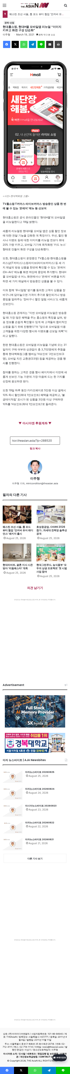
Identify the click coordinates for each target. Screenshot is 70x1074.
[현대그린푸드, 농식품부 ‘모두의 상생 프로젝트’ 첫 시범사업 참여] (51, 552)
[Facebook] (6, 44)
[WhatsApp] (23, 44)
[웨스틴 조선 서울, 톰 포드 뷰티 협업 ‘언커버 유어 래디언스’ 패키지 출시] (18, 514)
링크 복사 (35, 448)
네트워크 (31, 1053)
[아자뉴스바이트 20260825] (12, 776)
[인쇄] (58, 44)
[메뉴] (4, 7)
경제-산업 (9, 22)
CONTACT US (46, 1056)
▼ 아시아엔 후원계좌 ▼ (35, 423)
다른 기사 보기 (35, 858)
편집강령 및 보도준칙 (48, 1053)
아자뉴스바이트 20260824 (40, 789)
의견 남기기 (35, 588)
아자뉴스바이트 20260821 (39, 839)
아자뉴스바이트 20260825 (39, 772)
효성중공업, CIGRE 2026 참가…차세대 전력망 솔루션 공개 (51, 530)
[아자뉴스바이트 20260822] (12, 827)
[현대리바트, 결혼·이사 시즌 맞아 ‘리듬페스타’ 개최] (18, 552)
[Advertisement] (35, 637)
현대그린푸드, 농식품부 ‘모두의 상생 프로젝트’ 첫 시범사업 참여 (51, 568)
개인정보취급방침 (29, 1056)
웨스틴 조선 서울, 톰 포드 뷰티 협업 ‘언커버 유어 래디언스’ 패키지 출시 (18, 530)
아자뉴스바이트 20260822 (39, 822)
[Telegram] (32, 44)
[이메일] (49, 44)
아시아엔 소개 (10, 1053)
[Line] (41, 44)
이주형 (6, 34)
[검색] (65, 7)
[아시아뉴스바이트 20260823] (12, 810)
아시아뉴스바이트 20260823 (41, 805)
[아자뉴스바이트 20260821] (12, 844)
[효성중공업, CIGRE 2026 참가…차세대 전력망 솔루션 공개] (51, 514)
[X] (15, 44)
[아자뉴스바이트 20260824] (12, 793)
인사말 (22, 1053)
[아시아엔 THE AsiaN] (35, 5)
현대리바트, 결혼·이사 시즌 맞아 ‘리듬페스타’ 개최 (18, 566)
